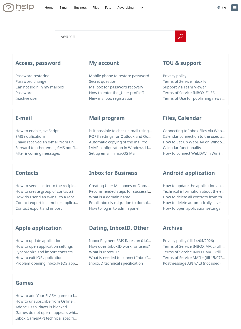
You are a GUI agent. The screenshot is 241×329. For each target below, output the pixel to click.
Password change (30, 81)
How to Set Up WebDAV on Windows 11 (197, 142)
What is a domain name (109, 197)
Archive (173, 227)
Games (24, 282)
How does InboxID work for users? (119, 246)
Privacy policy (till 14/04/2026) (188, 240)
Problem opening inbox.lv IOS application (51, 263)
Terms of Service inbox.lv (184, 81)
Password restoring (32, 75)
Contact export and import (38, 208)
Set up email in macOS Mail (113, 153)
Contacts (26, 172)
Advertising (125, 7)
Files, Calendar (182, 117)
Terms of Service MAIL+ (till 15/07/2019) (197, 257)
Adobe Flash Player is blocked (41, 306)
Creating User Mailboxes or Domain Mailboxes (129, 185)
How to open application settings (191, 208)
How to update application (38, 240)
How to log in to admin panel (114, 208)
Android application (189, 172)
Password (24, 92)
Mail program (107, 117)
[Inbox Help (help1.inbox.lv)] (20, 7)
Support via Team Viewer (184, 87)
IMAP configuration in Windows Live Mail (124, 147)
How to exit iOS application (39, 257)
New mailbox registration (111, 98)
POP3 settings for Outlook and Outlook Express (130, 136)
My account (104, 62)
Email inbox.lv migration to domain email (125, 202)
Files (96, 7)
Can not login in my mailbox (39, 87)
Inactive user (26, 98)
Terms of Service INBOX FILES (189, 92)
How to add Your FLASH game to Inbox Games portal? (62, 295)
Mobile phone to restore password (119, 75)
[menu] (234, 7)
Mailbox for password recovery (116, 87)
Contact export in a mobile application (48, 202)
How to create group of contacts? (44, 191)
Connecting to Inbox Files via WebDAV (196, 130)
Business (80, 7)
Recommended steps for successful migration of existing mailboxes (148, 191)
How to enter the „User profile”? (116, 92)
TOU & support (182, 62)
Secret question (102, 81)
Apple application (38, 227)
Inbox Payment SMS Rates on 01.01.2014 (124, 240)
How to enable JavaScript (37, 130)
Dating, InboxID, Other (119, 227)
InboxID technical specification (116, 263)
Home (49, 7)
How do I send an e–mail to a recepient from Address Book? (67, 197)
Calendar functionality (182, 147)
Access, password (38, 62)
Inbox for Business (113, 172)
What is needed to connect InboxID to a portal (129, 257)
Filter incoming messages (37, 153)
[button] (141, 8)
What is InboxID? (104, 251)
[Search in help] (180, 36)
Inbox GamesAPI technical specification (50, 318)
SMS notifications (30, 136)
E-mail (63, 7)
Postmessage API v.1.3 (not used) (191, 263)
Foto (108, 7)
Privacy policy (174, 75)
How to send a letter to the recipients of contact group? (63, 185)
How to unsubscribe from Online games (50, 301)
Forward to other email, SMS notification (50, 147)
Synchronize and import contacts (44, 251)
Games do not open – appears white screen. (53, 312)
